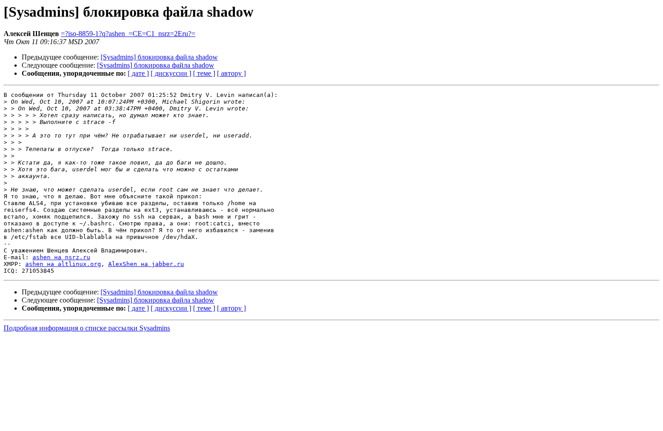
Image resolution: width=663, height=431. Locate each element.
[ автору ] (231, 73)
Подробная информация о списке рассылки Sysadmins (87, 328)
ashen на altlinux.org (63, 264)
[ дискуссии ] (171, 73)
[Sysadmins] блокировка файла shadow (159, 57)
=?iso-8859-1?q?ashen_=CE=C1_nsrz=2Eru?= (128, 33)
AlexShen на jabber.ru (146, 264)
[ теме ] (204, 73)
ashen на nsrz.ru (61, 257)
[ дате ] (138, 73)
